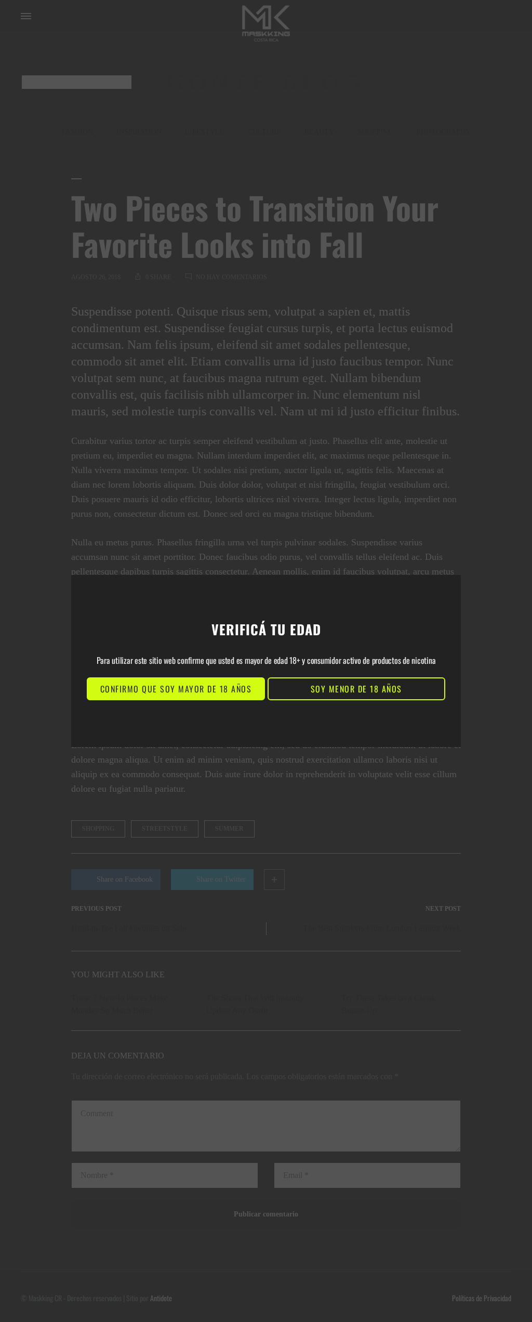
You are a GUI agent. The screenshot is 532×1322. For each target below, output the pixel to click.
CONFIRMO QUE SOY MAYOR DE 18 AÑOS (176, 689)
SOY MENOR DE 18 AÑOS (356, 689)
